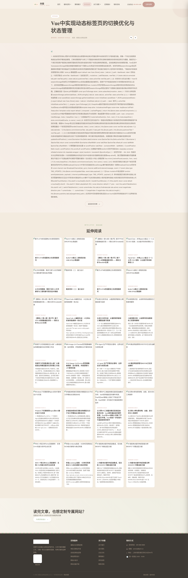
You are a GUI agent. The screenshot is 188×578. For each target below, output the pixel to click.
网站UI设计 (74, 560)
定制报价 (107, 4)
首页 (58, 4)
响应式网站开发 (76, 549)
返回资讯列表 (94, 204)
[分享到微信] (131, 37)
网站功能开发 (75, 564)
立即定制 (149, 4)
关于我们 (101, 545)
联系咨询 (117, 4)
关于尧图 (97, 4)
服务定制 (67, 4)
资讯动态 (87, 4)
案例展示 (78, 4)
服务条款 (152, 575)
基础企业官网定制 (76, 545)
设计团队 (101, 549)
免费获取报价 (42, 519)
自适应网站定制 (76, 552)
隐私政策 (145, 575)
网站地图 (66, 575)
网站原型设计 (75, 556)
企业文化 (101, 552)
